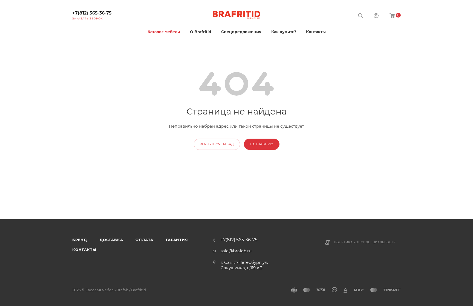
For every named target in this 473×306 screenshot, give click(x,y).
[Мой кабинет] (376, 16)
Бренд (79, 240)
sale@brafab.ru (236, 250)
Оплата (144, 240)
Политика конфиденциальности (365, 242)
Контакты (84, 249)
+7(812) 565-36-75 (92, 13)
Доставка (111, 240)
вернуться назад (217, 144)
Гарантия (177, 240)
